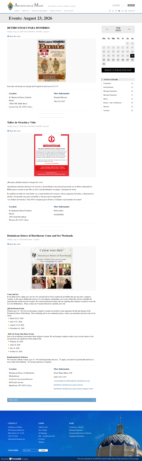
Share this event (14, 36)
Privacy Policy (116, 459)
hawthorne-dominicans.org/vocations (68, 384)
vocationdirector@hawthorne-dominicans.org (72, 380)
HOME (17, 11)
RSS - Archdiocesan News (46, 436)
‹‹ (107, 29)
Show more (13, 400)
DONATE (131, 11)
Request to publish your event (118, 70)
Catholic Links (43, 427)
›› (129, 29)
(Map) (29, 106)
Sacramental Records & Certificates (80, 433)
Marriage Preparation (76, 430)
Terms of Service (129, 459)
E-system (25, 459)
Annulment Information (76, 436)
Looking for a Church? (76, 427)
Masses (73, 6)
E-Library (41, 439)
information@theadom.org (16, 439)
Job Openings (42, 433)
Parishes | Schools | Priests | (59, 6)
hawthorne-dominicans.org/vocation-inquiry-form (73, 388)
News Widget (42, 430)
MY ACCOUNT (68, 11)
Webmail (41, 442)
